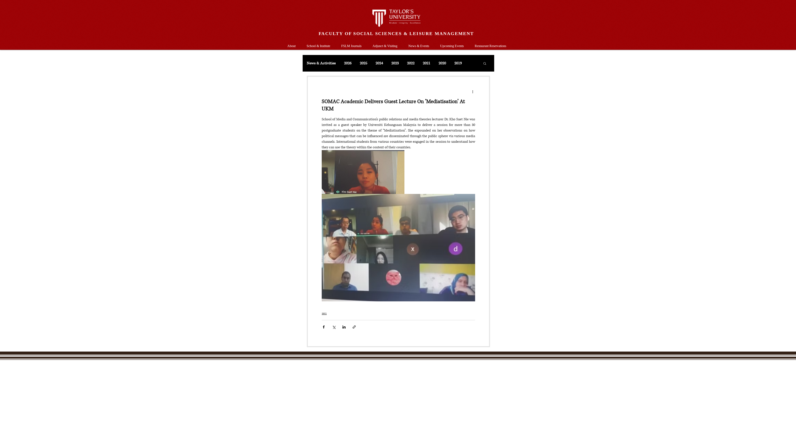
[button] (318, 44)
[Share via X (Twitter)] (334, 327)
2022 (411, 63)
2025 (363, 63)
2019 (458, 63)
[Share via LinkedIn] (344, 327)
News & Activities (321, 63)
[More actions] (472, 91)
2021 (426, 63)
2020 (442, 63)
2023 (395, 63)
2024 (379, 63)
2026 (348, 63)
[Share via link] (354, 327)
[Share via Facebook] (324, 327)
